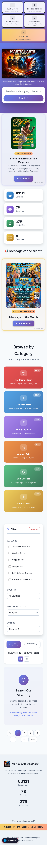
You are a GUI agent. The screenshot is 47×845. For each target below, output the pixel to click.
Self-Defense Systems (22, 573)
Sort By (11, 623)
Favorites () (32, 644)
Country (11, 590)
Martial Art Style (16, 606)
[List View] (26, 659)
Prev (10, 733)
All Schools (15, 644)
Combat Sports (18, 553)
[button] (23, 149)
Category (12, 541)
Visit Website (23, 178)
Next (33, 740)
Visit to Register (23, 323)
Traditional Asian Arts (21, 546)
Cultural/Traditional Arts (22, 579)
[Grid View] (20, 659)
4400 (25, 740)
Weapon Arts (17, 566)
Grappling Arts (18, 560)
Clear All (34, 529)
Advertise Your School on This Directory (23, 827)
